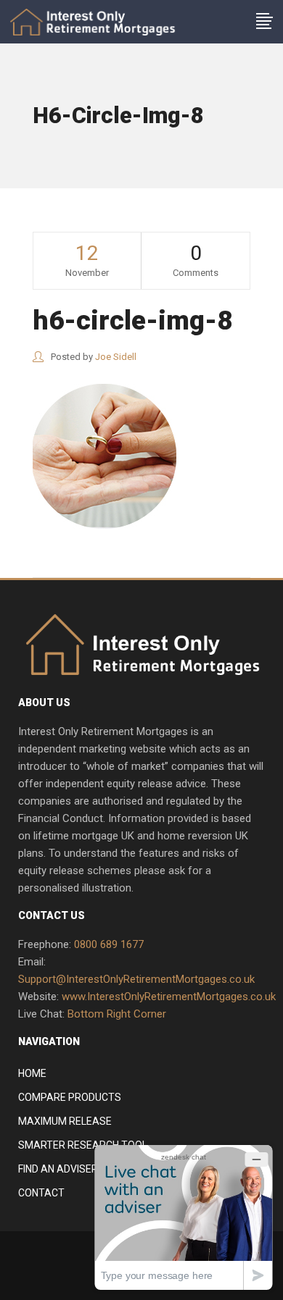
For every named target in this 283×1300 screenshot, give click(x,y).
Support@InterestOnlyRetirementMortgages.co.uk (136, 979)
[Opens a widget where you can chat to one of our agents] (183, 1217)
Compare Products (69, 1097)
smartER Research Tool (82, 1145)
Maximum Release (65, 1121)
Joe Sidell (115, 356)
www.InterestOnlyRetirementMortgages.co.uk (169, 996)
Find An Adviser (58, 1169)
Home (32, 1073)
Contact (41, 1193)
